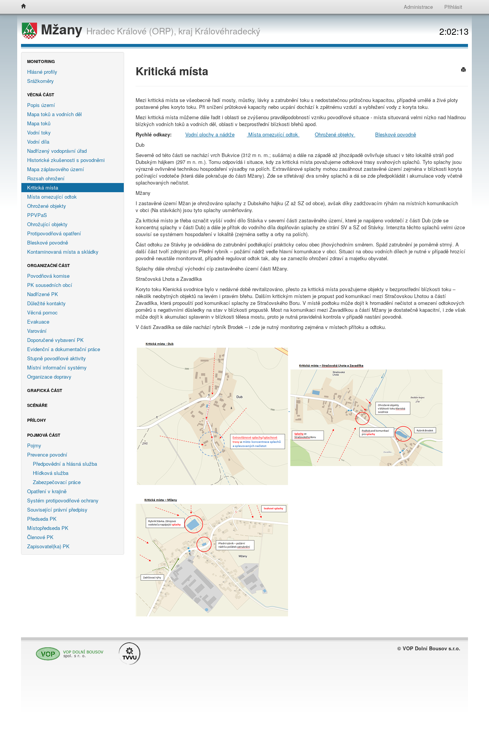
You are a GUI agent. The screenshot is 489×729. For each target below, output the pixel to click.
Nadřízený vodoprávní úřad (57, 150)
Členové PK (40, 537)
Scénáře (37, 405)
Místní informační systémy (57, 367)
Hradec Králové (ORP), (131, 30)
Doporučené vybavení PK (55, 339)
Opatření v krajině (46, 491)
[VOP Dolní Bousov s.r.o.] (67, 650)
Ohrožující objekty (47, 224)
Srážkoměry (40, 80)
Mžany (61, 29)
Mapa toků (38, 123)
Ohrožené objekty (46, 205)
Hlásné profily (42, 71)
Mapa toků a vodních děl (54, 114)
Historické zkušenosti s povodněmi (66, 160)
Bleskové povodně (47, 242)
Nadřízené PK (42, 294)
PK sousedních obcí (49, 284)
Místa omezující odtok (52, 196)
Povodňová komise (48, 275)
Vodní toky (39, 132)
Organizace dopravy (49, 376)
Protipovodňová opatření (54, 233)
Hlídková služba (50, 472)
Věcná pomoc (42, 312)
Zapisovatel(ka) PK (48, 546)
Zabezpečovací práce (57, 482)
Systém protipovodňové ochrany (63, 500)
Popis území (41, 105)
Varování (37, 330)
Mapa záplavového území (55, 169)
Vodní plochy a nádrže (210, 134)
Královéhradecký (227, 30)
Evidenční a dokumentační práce (63, 349)
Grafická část (44, 390)
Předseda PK (42, 518)
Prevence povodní (47, 454)
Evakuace (38, 321)
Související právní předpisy (57, 509)
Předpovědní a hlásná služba (65, 463)
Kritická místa (42, 187)
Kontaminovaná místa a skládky (63, 251)
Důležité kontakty (46, 303)
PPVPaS (37, 215)
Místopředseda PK (47, 527)
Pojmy (34, 445)
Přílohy (36, 420)
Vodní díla (38, 141)
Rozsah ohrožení (46, 178)
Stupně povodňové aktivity (56, 358)
